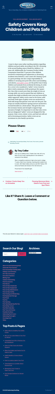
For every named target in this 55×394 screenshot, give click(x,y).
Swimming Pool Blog (13, 390)
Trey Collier (18, 34)
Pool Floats (6, 298)
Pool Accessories (8, 281)
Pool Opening (6, 302)
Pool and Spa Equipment (20, 19)
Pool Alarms (6, 283)
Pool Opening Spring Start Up (11, 304)
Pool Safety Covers (8, 306)
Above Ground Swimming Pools (12, 265)
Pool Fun (5, 300)
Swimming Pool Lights (9, 316)
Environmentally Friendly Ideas (12, 269)
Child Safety (13, 141)
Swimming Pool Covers (9, 314)
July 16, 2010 (28, 34)
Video (4, 320)
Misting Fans (6, 277)
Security (17, 143)
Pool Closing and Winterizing (11, 294)
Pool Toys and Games (9, 310)
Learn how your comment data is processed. (36, 234)
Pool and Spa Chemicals (10, 285)
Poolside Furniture (8, 312)
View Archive (19, 171)
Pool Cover (29, 141)
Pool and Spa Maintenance (10, 290)
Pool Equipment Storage (10, 296)
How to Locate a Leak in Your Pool (14, 360)
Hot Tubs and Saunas (9, 273)
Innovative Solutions (8, 275)
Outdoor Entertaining (9, 279)
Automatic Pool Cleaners (10, 267)
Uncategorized (7, 318)
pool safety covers (23, 83)
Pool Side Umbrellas (8, 308)
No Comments (39, 34)
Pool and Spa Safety (35, 19)
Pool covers (36, 141)
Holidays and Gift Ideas (9, 271)
